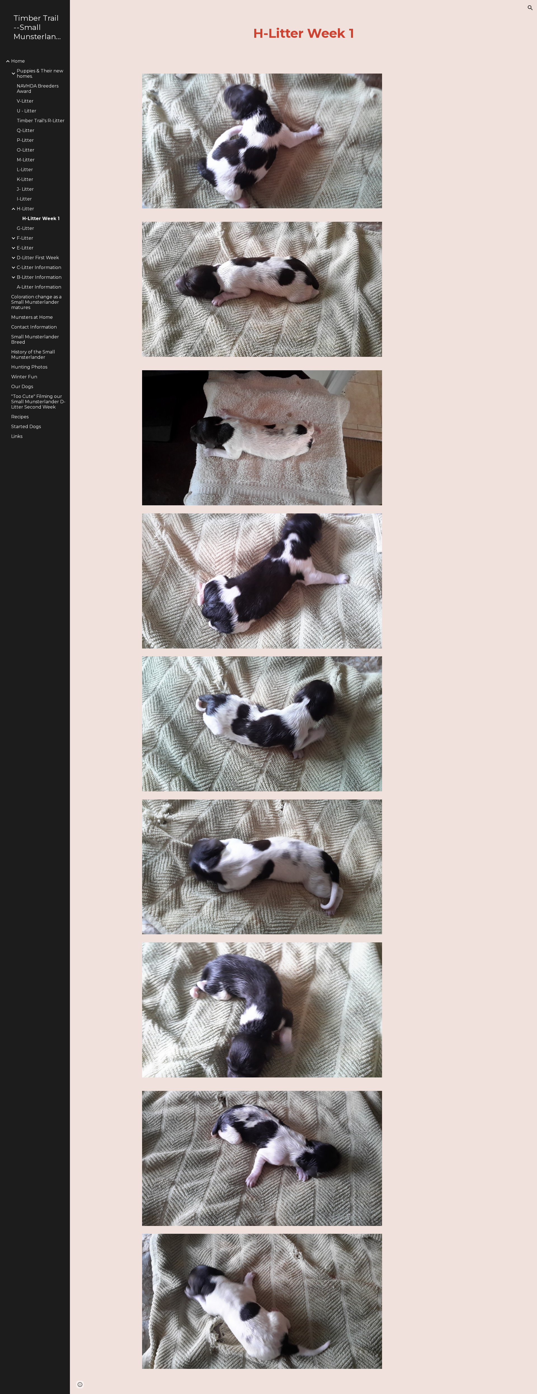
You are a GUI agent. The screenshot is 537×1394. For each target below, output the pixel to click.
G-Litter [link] (25, 228)
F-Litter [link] (25, 238)
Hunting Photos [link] (29, 367)
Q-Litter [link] (25, 130)
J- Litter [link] (25, 189)
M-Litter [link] (26, 159)
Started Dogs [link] (26, 426)
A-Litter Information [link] (39, 287)
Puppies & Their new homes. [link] (40, 73)
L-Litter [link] (25, 169)
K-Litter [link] (25, 179)
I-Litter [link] (24, 199)
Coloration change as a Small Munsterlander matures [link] (36, 302)
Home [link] (18, 61)
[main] (303, 33)
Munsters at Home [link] (32, 317)
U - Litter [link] (26, 111)
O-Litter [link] (25, 150)
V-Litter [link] (25, 101)
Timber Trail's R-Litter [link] (41, 120)
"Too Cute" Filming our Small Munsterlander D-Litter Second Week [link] (38, 402)
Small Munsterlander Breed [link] (35, 339)
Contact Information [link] (34, 327)
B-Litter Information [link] (39, 277)
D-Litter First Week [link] (38, 257)
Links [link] (16, 436)
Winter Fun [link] (24, 376)
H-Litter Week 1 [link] (41, 218)
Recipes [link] (20, 416)
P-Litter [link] (25, 140)
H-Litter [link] (25, 208)
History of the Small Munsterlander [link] (33, 354)
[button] (530, 8)
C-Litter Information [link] (39, 267)
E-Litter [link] (25, 248)
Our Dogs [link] (22, 386)
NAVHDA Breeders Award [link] (37, 88)
